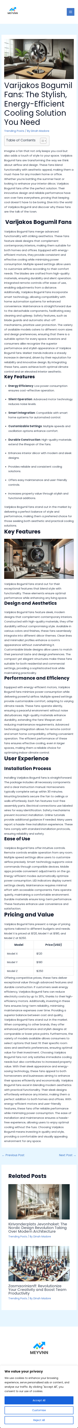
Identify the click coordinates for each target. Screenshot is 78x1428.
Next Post (67, 1155)
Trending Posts (14, 131)
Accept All (39, 1400)
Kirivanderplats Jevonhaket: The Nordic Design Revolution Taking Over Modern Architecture (37, 1227)
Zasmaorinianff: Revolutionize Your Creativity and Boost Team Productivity (37, 1289)
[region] (39, 1396)
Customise (39, 1410)
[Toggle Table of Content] (41, 141)
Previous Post (13, 1155)
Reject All (39, 1420)
